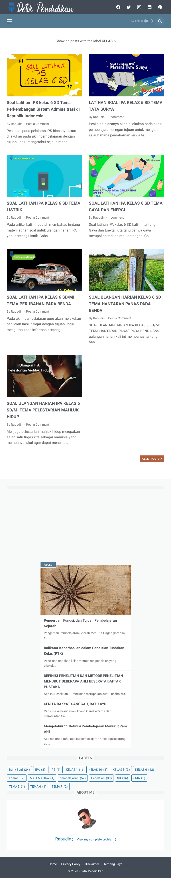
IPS (56, 769)
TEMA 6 (38, 786)
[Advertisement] (85, 526)
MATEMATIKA (42, 778)
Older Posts (151, 458)
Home (53, 864)
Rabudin (63, 839)
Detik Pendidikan (91, 871)
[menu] (9, 21)
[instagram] (138, 7)
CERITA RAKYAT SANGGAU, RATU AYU (75, 704)
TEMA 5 (17, 786)
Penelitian (101, 778)
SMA (139, 778)
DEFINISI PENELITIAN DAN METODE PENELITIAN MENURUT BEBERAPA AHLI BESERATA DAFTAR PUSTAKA (83, 681)
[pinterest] (159, 7)
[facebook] (117, 7)
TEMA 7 (60, 786)
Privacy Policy (70, 864)
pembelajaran (73, 778)
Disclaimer (92, 864)
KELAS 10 (97, 769)
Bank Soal (19, 769)
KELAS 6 (144, 769)
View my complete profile (94, 839)
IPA (40, 769)
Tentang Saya (113, 864)
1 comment (116, 117)
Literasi (16, 778)
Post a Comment (37, 124)
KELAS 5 (121, 769)
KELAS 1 (74, 769)
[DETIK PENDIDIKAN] (43, 7)
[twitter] (128, 7)
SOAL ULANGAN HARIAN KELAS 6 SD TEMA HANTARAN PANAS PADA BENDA (125, 304)
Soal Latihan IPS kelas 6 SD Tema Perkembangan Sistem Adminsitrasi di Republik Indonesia (43, 109)
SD (122, 778)
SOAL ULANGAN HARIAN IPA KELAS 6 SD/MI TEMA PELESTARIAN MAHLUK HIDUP (43, 410)
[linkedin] (149, 7)
